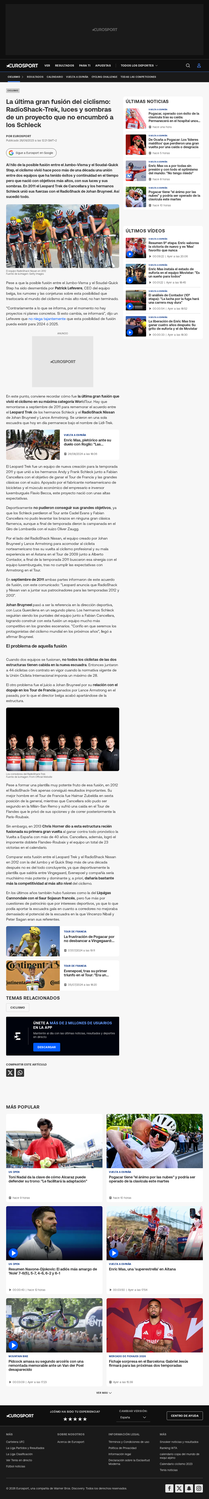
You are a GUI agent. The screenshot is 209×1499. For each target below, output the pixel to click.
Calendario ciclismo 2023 (176, 1464)
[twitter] (179, 1488)
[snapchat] (189, 1488)
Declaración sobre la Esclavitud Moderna (129, 1462)
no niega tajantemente (47, 319)
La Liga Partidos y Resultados (25, 1448)
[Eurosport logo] (22, 66)
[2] (70, 1419)
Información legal (120, 1454)
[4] (80, 1419)
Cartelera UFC (15, 1441)
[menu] (188, 65)
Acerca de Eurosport (70, 1441)
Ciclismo (13, 90)
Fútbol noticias (15, 1466)
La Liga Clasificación (19, 1454)
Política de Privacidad (122, 1448)
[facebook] (169, 1488)
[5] (84, 1419)
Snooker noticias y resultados (179, 1441)
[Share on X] (10, 1073)
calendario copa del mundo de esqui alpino (179, 1455)
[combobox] (133, 1417)
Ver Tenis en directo (19, 1460)
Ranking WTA (168, 1448)
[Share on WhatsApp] (20, 1073)
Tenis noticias (169, 1470)
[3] (75, 1419)
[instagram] (199, 1488)
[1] (65, 1419)
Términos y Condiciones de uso (129, 1441)
